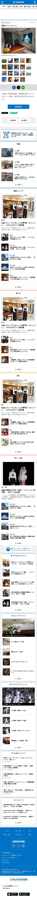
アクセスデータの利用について (10, 857)
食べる (9, 6)
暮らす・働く (27, 6)
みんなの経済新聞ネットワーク (18, 879)
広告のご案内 (6, 862)
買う (21, 6)
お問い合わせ (6, 860)
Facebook (14, 846)
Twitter (18, 846)
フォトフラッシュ (6, 22)
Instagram (23, 846)
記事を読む (18, 107)
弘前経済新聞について (8, 852)
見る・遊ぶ (15, 6)
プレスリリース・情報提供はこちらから (12, 855)
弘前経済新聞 (18, 2)
